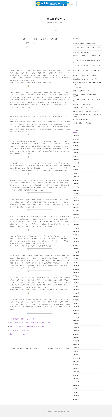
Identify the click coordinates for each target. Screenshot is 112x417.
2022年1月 (76, 307)
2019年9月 (76, 392)
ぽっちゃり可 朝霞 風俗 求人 (81, 52)
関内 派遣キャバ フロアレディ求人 (20, 330)
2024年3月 (76, 218)
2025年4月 (76, 173)
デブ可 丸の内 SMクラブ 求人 (81, 119)
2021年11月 (76, 313)
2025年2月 (76, 180)
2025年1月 (76, 183)
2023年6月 (76, 248)
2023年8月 (76, 241)
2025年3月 (76, 176)
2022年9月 (76, 279)
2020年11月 (76, 354)
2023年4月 (76, 255)
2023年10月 (76, 235)
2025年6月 (76, 166)
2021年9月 (76, 320)
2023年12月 (76, 228)
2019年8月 (76, 395)
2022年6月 (76, 289)
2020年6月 (76, 372)
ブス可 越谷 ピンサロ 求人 (80, 87)
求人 (56, 30)
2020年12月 (76, 351)
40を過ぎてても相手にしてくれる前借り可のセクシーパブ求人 (27, 326)
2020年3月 (76, 382)
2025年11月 (76, 149)
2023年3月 (76, 259)
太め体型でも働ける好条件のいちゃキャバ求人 (22, 319)
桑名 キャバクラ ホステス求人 (19, 334)
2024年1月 (76, 224)
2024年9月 (76, 197)
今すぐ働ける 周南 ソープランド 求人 (83, 108)
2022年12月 (76, 269)
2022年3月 (76, 300)
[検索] (101, 10)
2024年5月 (76, 211)
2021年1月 (76, 348)
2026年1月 (76, 142)
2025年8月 (76, 159)
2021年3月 (76, 341)
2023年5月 (76, 252)
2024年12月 (76, 187)
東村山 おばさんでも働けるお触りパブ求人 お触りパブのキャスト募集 (30, 322)
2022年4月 (76, 296)
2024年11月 (76, 190)
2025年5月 (76, 170)
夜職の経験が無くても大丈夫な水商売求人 (85, 44)
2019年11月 (76, 385)
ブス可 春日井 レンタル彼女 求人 (82, 123)
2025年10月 (76, 153)
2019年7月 (76, 399)
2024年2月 (76, 221)
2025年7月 (76, 163)
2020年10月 (76, 358)
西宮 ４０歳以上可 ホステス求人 (83, 91)
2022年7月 (76, 286)
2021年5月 (76, 334)
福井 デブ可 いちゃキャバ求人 (82, 104)
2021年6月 (76, 330)
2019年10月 (76, 389)
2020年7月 (76, 368)
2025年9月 (76, 156)
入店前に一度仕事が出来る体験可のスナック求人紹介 (24, 348)
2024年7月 (76, 204)
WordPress (66, 411)
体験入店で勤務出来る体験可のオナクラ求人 (85, 111)
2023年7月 (76, 245)
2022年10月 (76, 276)
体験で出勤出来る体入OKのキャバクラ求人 (85, 79)
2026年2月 (76, 139)
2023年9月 (76, 238)
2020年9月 (76, 361)
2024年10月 (76, 194)
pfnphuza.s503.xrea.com (46, 43)
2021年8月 (76, 324)
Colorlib (55, 411)
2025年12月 (76, 146)
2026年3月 (76, 135)
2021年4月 (76, 337)
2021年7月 (76, 327)
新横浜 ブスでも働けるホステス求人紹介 (85, 75)
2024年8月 (76, 200)
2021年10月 (76, 317)
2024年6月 (76, 207)
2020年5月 (76, 375)
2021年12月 (76, 310)
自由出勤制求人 (56, 18)
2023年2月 (76, 262)
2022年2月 (76, 303)
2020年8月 (76, 365)
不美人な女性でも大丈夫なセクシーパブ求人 (58, 348)
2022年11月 (76, 272)
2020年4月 (76, 378)
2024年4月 (76, 214)
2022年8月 (76, 283)
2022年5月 (76, 293)
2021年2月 (76, 344)
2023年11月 (76, 231)
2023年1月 (76, 265)
